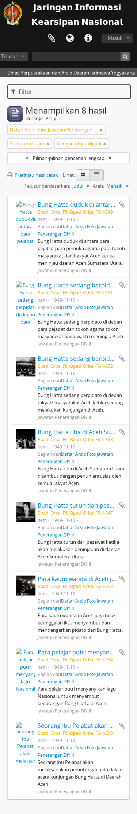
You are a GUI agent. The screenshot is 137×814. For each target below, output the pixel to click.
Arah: (98, 186)
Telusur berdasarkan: (47, 186)
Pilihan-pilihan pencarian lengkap (68, 158)
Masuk (115, 38)
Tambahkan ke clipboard (122, 204)
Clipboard (51, 38)
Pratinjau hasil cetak (36, 175)
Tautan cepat (88, 38)
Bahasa (70, 38)
